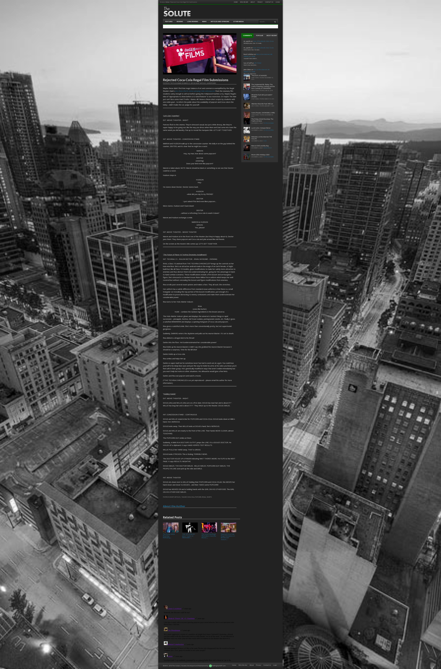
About (253, 2)
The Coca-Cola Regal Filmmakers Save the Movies (209, 536)
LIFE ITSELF (257, 63)
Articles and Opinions (220, 21)
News (204, 21)
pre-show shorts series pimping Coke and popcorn (195, 91)
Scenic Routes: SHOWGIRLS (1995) (263, 113)
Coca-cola (190, 497)
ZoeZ (265, 141)
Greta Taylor (267, 148)
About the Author (174, 506)
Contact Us (269, 2)
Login (278, 2)
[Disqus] (199, 574)
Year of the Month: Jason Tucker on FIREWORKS (188, 536)
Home (167, 2)
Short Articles (200, 83)
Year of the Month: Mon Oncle (263, 41)
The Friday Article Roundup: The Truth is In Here (262, 120)
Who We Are (244, 2)
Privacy (260, 2)
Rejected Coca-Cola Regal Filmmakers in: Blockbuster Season (228, 537)
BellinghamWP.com (219, 666)
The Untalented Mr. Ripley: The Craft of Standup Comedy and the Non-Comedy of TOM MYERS (263, 86)
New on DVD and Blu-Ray (260, 146)
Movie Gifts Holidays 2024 (260, 155)
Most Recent (272, 35)
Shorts (209, 497)
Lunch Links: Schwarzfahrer (261, 128)
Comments (247, 35)
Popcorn (198, 497)
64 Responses (211, 83)
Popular (259, 35)
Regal (204, 497)
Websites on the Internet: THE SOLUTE (261, 138)
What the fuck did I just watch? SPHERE (261, 96)
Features (168, 21)
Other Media (238, 21)
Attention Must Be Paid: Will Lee (262, 104)
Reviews (180, 21)
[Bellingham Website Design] (210, 666)
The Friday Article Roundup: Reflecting (169, 536)
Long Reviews (192, 21)
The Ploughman (175, 83)
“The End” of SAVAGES (259, 75)
